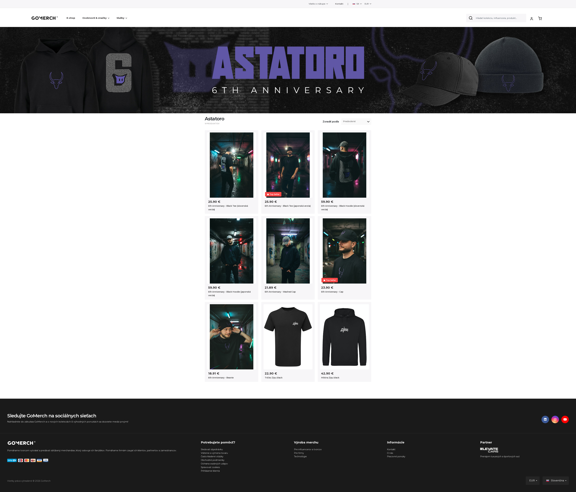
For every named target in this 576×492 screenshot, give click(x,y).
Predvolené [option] (349, 121)
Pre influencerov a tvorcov (308, 449)
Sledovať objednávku (212, 449)
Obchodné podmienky (212, 460)
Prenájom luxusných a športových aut (500, 456)
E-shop (71, 17)
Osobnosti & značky (94, 17)
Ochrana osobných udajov (214, 463)
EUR (367, 4)
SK (358, 4)
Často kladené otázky (212, 456)
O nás (390, 453)
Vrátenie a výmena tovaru (214, 453)
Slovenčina (557, 480)
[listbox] (356, 121)
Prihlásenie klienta (210, 471)
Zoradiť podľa (331, 121)
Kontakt (339, 4)
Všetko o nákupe (317, 4)
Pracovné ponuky (396, 456)
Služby (120, 17)
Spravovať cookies (210, 467)
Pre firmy (299, 453)
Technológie (300, 456)
